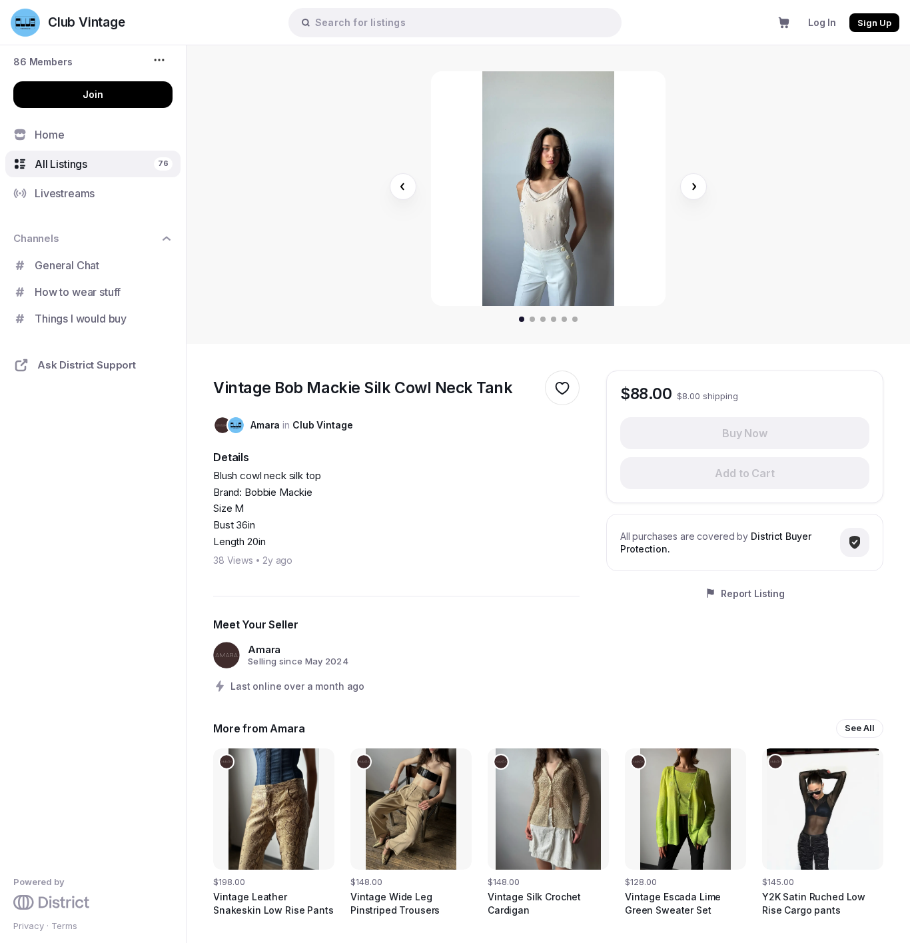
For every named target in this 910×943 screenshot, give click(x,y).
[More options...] (161, 60)
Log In (822, 22)
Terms (64, 925)
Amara (265, 425)
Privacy (28, 925)
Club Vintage (322, 425)
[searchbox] (461, 22)
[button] (43, 61)
